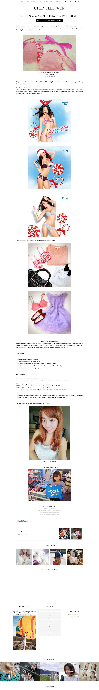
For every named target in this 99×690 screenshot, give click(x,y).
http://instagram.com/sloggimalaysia (49, 512)
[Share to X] (18, 532)
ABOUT (27, 1)
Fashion (26, 534)
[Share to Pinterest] (21, 532)
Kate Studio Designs (52, 688)
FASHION (40, 1)
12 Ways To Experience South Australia (24, 609)
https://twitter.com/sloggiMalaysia (49, 514)
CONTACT (33, 1)
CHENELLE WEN (49, 8)
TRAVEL (52, 1)
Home (22, 1)
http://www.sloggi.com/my (49, 508)
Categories (58, 1)
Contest (22, 534)
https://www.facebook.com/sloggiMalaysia (49, 510)
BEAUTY (46, 1)
